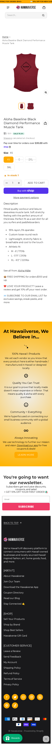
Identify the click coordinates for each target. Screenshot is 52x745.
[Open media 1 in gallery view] (21, 106)
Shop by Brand (12, 624)
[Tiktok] (15, 705)
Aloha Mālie (24, 270)
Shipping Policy (12, 668)
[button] (26, 15)
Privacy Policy (11, 684)
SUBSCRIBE (26, 507)
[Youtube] (23, 697)
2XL (31, 159)
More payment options (26, 197)
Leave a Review (12, 651)
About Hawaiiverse (14, 576)
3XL (9, 167)
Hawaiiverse (16, 731)
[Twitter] (15, 697)
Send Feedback (12, 656)
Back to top (11, 523)
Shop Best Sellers (13, 630)
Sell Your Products (14, 619)
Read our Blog (12, 598)
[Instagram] (32, 697)
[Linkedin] (40, 697)
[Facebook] (7, 697)
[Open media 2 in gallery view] (30, 106)
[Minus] (7, 183)
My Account (10, 662)
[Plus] (19, 183)
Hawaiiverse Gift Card (15, 635)
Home (5, 37)
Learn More (26, 455)
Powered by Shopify (34, 731)
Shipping (8, 138)
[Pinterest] (7, 705)
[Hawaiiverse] (26, 7)
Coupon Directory (14, 592)
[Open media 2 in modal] (26, 72)
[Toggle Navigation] (8, 7)
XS (8, 159)
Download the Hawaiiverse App (21, 587)
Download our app (27, 445)
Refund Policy (11, 673)
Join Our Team (12, 581)
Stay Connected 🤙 (14, 603)
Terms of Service (13, 679)
